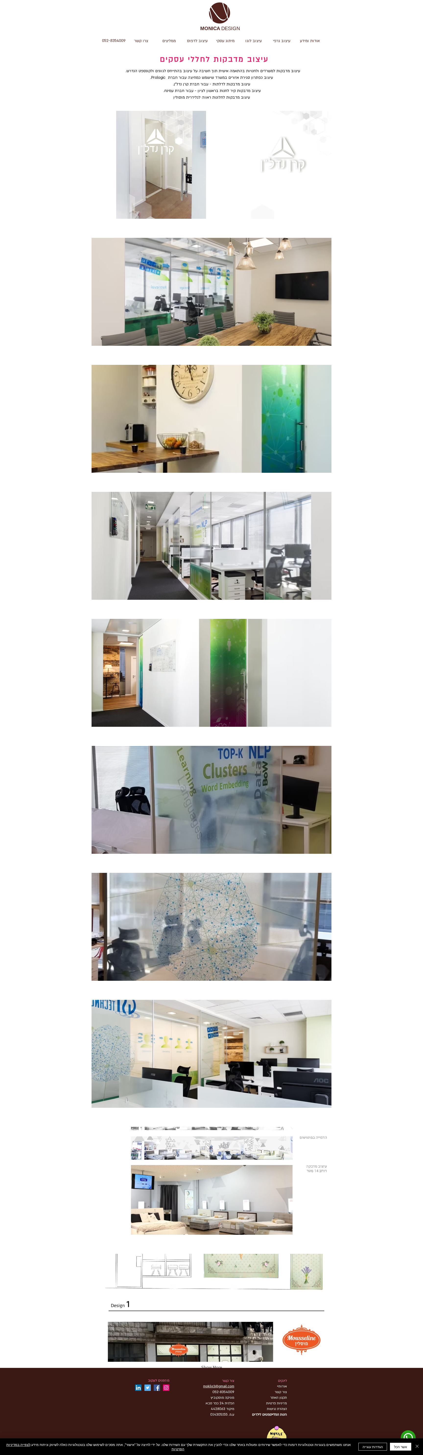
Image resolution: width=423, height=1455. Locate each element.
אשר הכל (400, 1446)
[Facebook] (157, 1388)
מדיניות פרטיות (276, 1403)
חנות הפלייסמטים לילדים (269, 1414)
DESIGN (220, 28)
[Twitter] (147, 1388)
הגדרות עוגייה (373, 1446)
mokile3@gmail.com (218, 1386)
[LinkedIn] (138, 1388)
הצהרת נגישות (276, 1409)
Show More (211, 1367)
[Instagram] (166, 1388)
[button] (253, 41)
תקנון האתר (278, 1397)
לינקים (282, 1380)
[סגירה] (417, 1446)
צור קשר (228, 1380)
